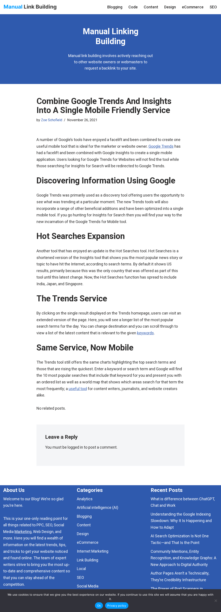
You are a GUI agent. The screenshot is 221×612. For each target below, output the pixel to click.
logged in (75, 447)
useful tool (78, 388)
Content (151, 7)
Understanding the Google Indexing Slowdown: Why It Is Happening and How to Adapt (181, 521)
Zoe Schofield (51, 120)
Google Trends (161, 146)
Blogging (114, 7)
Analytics (85, 499)
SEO (213, 7)
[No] (215, 600)
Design (170, 7)
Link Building (87, 560)
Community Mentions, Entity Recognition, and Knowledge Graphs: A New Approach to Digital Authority (183, 558)
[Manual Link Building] (30, 7)
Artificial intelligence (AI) (97, 507)
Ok (99, 605)
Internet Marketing (92, 551)
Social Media (87, 586)
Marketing (23, 531)
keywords (145, 333)
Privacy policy (116, 605)
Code (133, 7)
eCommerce (193, 7)
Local (81, 568)
